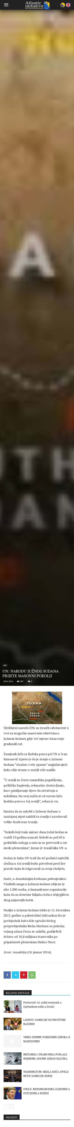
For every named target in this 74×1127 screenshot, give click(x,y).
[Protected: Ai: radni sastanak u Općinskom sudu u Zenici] (13, 1006)
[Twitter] (15, 975)
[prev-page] (6, 1106)
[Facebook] (7, 975)
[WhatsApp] (32, 975)
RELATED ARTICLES (17, 993)
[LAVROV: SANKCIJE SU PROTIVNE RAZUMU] (13, 1024)
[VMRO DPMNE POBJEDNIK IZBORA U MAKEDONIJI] (13, 1041)
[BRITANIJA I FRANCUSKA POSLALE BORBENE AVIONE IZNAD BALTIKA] (13, 1058)
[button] (6, 5)
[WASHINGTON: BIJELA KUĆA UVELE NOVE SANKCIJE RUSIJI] (13, 1076)
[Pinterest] (23, 975)
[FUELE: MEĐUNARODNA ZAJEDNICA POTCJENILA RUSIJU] (13, 1093)
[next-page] (11, 1106)
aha (5, 665)
